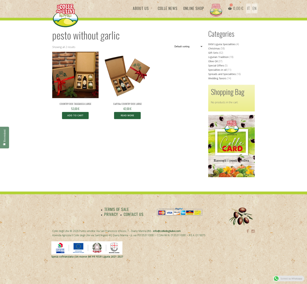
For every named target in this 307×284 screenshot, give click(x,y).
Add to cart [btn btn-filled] (75, 115)
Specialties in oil (217, 69)
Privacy (111, 214)
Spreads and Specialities (222, 74)
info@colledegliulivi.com (167, 231)
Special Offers (216, 65)
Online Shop (193, 8)
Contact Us (134, 214)
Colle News (167, 8)
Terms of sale (116, 209)
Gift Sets (213, 52)
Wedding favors (217, 78)
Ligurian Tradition (218, 57)
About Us (141, 8)
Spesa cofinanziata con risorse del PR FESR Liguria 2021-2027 (87, 256)
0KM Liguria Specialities (222, 44)
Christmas (214, 48)
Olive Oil (213, 61)
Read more (127, 115)
